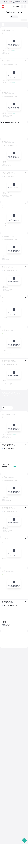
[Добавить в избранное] (25, 29)
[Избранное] (22, 6)
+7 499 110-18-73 (15, 6)
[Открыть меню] (25, 6)
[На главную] (3, 6)
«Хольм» (9, 1)
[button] (24, 840)
